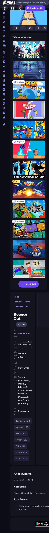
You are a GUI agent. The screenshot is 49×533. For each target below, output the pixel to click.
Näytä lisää (30, 284)
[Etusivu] (4, 12)
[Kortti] (4, 75)
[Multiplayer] (4, 40)
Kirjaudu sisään (35, 8)
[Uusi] (4, 22)
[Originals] (4, 36)
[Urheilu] (4, 117)
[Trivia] (4, 113)
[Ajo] (4, 52)
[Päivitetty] (4, 31)
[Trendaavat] (4, 26)
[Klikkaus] (4, 66)
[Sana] (4, 89)
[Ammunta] (4, 57)
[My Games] (12, 8)
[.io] (4, 61)
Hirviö (27, 301)
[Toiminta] (4, 108)
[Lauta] (4, 80)
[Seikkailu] (4, 94)
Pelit (16, 296)
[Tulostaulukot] (4, 45)
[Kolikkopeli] (4, 71)
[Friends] (5, 8)
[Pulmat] (4, 85)
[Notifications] (20, 8)
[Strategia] (4, 103)
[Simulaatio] (4, 99)
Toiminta (18, 301)
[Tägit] (4, 124)
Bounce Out (22, 306)
